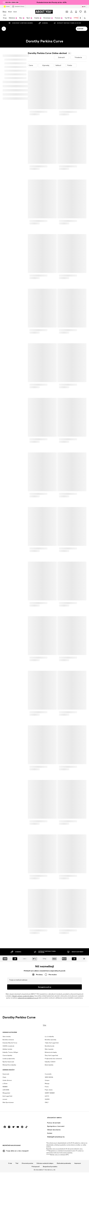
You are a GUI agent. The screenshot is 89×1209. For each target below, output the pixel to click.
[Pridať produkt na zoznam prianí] (53, 73)
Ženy (4, 12)
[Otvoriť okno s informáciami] (85, 2)
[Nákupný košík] (85, 11)
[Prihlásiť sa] (71, 11)
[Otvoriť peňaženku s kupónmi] (67, 11)
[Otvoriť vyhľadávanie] (84, 18)
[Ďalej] (80, 18)
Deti (15, 12)
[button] (61, 57)
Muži (10, 12)
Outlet (8, 6)
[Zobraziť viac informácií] (42, 120)
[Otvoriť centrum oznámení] (76, 12)
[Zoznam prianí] (80, 11)
